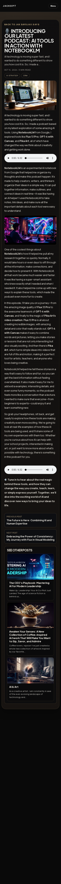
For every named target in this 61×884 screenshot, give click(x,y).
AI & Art (13, 686)
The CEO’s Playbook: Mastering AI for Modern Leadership (29, 584)
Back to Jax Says (15, 24)
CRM (25, 75)
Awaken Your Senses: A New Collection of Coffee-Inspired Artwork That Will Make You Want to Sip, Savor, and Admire (30, 636)
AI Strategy (12, 75)
